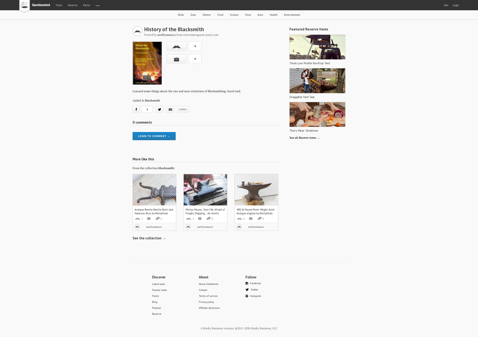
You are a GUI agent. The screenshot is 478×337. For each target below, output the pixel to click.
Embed (183, 109)
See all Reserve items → (304, 137)
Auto (260, 14)
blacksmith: (167, 168)
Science (234, 14)
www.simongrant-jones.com (200, 35)
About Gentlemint (208, 284)
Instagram (255, 296)
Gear (193, 14)
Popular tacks (159, 290)
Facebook (255, 283)
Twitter (254, 289)
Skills (181, 14)
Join (446, 5)
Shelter (207, 14)
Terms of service (208, 296)
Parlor (86, 5)
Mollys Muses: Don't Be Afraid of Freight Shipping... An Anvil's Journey (205, 213)
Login (456, 5)
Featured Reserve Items (308, 29)
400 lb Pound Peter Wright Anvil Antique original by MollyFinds (255, 211)
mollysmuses (154, 227)
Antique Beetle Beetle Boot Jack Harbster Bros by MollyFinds (154, 211)
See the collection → (149, 238)
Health (273, 14)
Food (220, 14)
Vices (248, 14)
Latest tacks (158, 284)
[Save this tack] (176, 59)
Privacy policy (206, 302)
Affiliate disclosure (209, 308)
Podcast (156, 308)
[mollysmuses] (137, 35)
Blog (154, 302)
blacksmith (152, 100)
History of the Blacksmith (174, 29)
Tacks (58, 5)
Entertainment (292, 14)
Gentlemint (35, 6)
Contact (203, 290)
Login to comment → (154, 136)
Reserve (72, 5)
